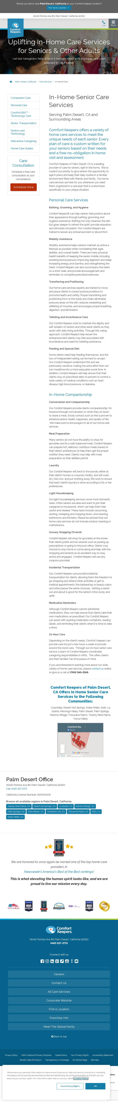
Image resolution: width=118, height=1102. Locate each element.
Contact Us (59, 983)
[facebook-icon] (42, 961)
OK (95, 1086)
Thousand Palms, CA (78, 811)
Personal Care (19, 105)
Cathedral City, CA (56, 811)
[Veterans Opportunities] (14, 909)
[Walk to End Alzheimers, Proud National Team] (74, 907)
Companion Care (21, 97)
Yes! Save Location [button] (57, 8)
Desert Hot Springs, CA (44, 806)
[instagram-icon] (47, 961)
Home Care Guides (22, 148)
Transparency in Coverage (57, 1060)
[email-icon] (62, 961)
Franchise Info (59, 1018)
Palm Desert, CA (35, 811)
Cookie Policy (61, 1055)
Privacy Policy (11, 1055)
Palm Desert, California (25, 81)
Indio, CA (96, 811)
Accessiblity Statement (102, 1055)
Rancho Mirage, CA (85, 806)
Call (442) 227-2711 (16, 788)
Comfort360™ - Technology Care (21, 114)
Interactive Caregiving (23, 141)
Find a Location (59, 1009)
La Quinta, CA (65, 806)
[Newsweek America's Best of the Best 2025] (44, 911)
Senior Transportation (23, 123)
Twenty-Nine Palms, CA (19, 806)
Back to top (60, 1036)
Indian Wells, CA (15, 817)
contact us (98, 668)
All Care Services (59, 991)
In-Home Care (61, 81)
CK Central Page (80, 1060)
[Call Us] (104, 24)
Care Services (45, 81)
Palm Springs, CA (16, 811)
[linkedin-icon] (52, 961)
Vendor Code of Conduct (30, 1060)
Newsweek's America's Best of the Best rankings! (59, 872)
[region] (56, 1082)
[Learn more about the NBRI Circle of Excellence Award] (104, 911)
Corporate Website (59, 1000)
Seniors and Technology (18, 132)
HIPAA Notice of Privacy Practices (36, 1055)
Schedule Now (24, 187)
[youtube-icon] (67, 961)
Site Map (95, 1060)
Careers (59, 974)
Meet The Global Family (59, 1026)
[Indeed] (71, 961)
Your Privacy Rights (80, 1055)
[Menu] (113, 24)
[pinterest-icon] (57, 961)
